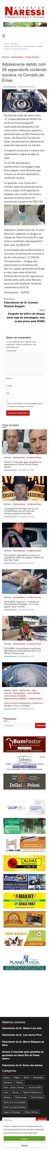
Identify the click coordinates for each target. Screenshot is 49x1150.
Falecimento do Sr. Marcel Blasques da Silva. (23, 1043)
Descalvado (25, 690)
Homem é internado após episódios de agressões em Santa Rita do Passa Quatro (24, 441)
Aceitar (24, 1138)
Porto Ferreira (34, 693)
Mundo (16, 1092)
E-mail (9, 385)
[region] (24, 1135)
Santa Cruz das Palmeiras (15, 698)
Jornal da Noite (34, 1087)
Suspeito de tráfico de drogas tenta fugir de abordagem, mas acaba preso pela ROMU (26, 315)
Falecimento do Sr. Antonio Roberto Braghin (21, 302)
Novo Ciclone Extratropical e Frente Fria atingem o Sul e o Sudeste (24, 674)
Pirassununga (17, 57)
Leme (34, 690)
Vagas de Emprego (12, 1112)
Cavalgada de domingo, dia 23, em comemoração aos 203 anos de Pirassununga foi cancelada (24, 488)
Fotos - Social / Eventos (14, 1087)
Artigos (17, 1077)
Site (8, 393)
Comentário (12, 350)
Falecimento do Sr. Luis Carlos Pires (22, 1034)
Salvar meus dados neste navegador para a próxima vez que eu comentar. (24, 404)
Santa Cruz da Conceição (15, 696)
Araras (7, 690)
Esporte (19, 1082)
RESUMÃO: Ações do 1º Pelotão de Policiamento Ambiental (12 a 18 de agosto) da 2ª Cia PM (24, 581)
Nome (9, 378)
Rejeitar (24, 1145)
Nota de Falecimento (32, 1092)
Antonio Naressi (9, 87)
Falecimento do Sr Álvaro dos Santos (22, 1065)
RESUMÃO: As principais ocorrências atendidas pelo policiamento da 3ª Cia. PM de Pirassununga (24, 628)
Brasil (15, 690)
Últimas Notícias (32, 57)
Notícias (6, 57)
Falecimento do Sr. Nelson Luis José (22, 1028)
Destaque (8, 1082)
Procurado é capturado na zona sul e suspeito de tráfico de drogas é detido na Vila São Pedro (24, 535)
